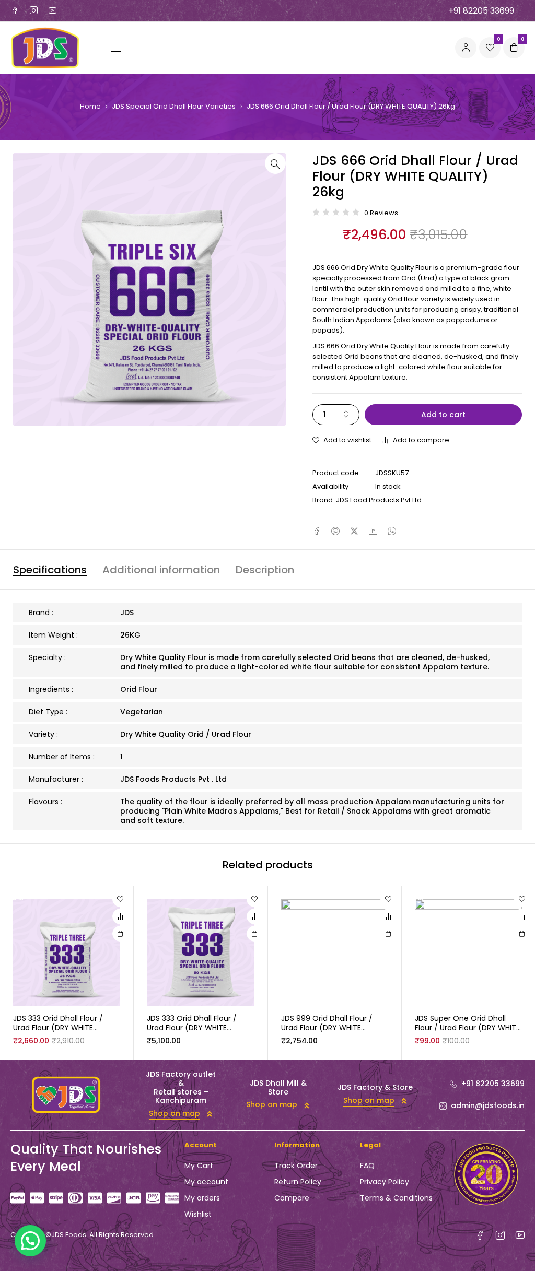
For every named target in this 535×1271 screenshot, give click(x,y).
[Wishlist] (120, 899)
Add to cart (443, 414)
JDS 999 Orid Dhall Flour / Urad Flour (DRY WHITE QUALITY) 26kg (327, 1027)
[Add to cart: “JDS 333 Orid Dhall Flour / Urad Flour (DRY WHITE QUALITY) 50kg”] (254, 934)
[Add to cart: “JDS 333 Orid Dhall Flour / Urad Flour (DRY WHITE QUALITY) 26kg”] (120, 934)
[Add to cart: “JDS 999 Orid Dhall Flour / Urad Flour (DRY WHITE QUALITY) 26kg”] (388, 934)
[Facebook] (14, 10)
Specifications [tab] (50, 569)
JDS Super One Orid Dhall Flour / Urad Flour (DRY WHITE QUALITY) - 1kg (467, 1027)
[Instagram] (33, 10)
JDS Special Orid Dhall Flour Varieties (174, 106)
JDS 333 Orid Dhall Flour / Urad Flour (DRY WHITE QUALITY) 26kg (58, 1027)
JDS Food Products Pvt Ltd (379, 500)
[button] (275, 163)
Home (90, 106)
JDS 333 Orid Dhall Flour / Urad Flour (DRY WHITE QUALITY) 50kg (192, 1027)
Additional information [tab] (161, 569)
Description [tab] (265, 569)
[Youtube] (52, 10)
